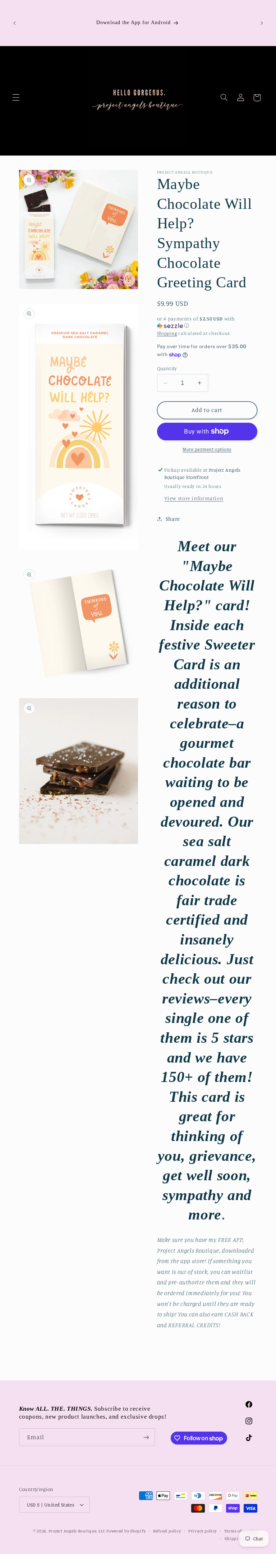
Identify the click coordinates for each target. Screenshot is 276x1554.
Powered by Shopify (126, 1530)
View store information (193, 498)
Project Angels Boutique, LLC (77, 1530)
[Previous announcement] (14, 23)
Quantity (167, 368)
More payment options (207, 449)
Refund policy (167, 1530)
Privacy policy (202, 1530)
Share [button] (173, 519)
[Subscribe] (146, 1437)
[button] (16, 97)
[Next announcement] (262, 23)
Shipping (167, 333)
